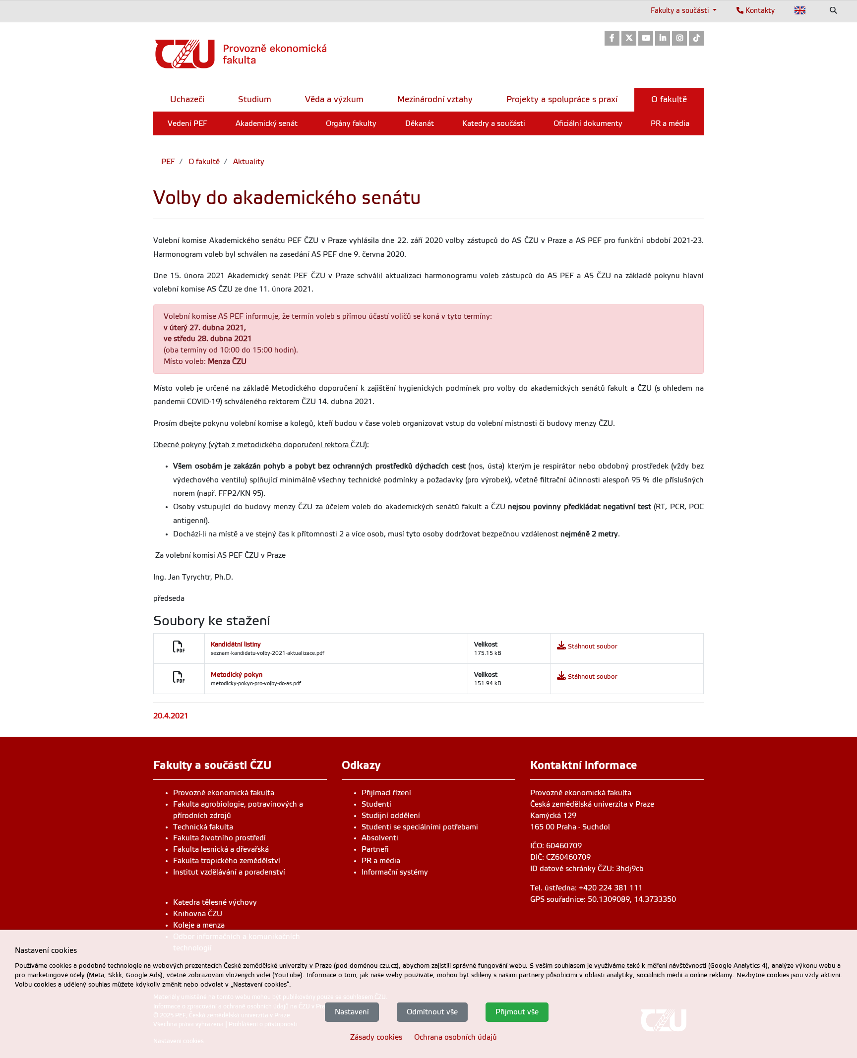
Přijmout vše (517, 1012)
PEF (168, 162)
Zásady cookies (376, 1037)
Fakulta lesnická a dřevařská (221, 849)
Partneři (375, 849)
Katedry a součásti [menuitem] (493, 123)
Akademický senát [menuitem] (267, 123)
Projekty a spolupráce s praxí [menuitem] (561, 99)
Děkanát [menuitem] (419, 123)
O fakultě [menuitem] (669, 99)
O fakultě (203, 162)
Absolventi (380, 838)
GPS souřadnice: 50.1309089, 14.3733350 (603, 899)
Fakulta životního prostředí (219, 838)
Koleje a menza (199, 925)
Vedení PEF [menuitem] (187, 123)
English (800, 10)
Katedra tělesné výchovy (215, 902)
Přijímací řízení (386, 793)
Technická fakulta (203, 827)
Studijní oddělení (391, 816)
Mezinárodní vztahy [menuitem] (435, 99)
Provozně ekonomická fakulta (223, 793)
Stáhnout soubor (592, 646)
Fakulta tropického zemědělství (226, 861)
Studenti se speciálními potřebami (420, 827)
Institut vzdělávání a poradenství (229, 872)
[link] (612, 39)
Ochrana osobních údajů (455, 1037)
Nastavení (352, 1012)
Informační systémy (395, 872)
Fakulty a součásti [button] (681, 10)
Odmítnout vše (432, 1012)
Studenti (376, 804)
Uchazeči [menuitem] (187, 99)
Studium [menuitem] (254, 99)
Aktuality (247, 162)
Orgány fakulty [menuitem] (351, 123)
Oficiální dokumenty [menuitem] (587, 123)
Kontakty (759, 10)
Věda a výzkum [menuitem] (334, 99)
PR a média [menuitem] (670, 123)
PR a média (381, 861)
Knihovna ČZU (197, 914)
